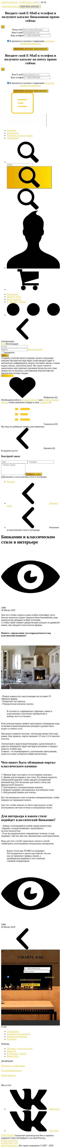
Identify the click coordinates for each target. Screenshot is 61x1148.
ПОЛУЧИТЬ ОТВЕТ (30, 985)
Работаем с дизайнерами (13, 1066)
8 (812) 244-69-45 (9, 2)
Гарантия (11, 1051)
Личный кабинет (30, 400)
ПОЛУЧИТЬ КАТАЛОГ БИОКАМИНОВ (30, 49)
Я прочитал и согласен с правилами (32, 42)
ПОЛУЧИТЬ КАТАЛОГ (29, 6)
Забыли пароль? (35, 349)
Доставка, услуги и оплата (19, 135)
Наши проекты (14, 299)
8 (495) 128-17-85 (28, 2)
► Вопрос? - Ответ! (16, 302)
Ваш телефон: (17, 35)
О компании (13, 133)
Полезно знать (14, 297)
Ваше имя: (17, 29)
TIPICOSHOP (7, 1135)
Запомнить (9, 352)
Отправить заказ (34, 474)
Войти (4, 355)
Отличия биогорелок (11, 1070)
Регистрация (7, 376)
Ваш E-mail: (17, 32)
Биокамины (12, 294)
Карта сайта (12, 1056)
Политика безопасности (18, 1034)
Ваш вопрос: (17, 971)
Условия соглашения (17, 1036)
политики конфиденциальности (37, 42)
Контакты (11, 130)
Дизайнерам (13, 138)
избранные (45, 402)
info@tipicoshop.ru (10, 6)
